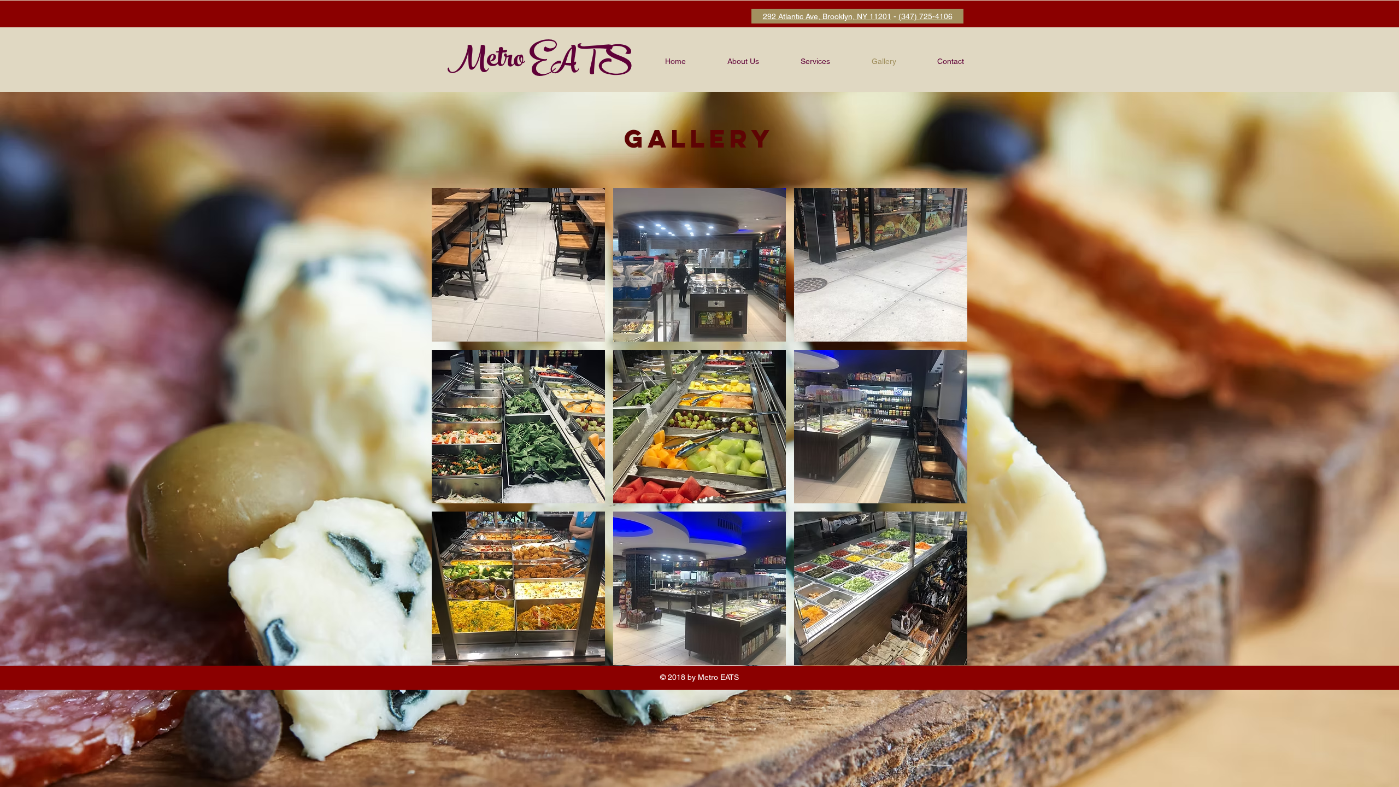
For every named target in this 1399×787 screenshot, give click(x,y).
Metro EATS (540, 61)
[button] (518, 265)
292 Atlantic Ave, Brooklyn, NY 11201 (827, 16)
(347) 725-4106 (925, 16)
